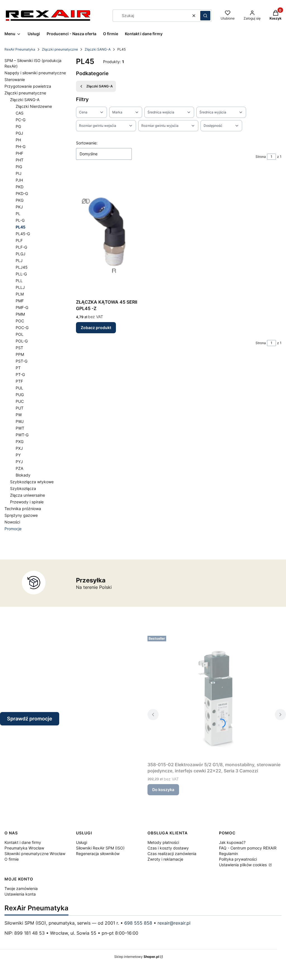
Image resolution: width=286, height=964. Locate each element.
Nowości (12, 522)
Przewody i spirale (27, 501)
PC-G (20, 119)
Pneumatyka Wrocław (24, 848)
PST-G (21, 361)
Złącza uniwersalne (27, 495)
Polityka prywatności (238, 859)
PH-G (20, 146)
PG (18, 126)
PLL (19, 280)
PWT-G (22, 434)
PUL (19, 387)
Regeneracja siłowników (98, 853)
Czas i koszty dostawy (168, 848)
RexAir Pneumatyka (19, 49)
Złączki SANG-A (98, 49)
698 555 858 (138, 923)
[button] (205, 15)
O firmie (11, 859)
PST (19, 347)
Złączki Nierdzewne (34, 106)
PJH (19, 180)
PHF (19, 153)
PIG (19, 166)
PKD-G (22, 193)
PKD (19, 186)
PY (18, 455)
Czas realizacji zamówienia (171, 853)
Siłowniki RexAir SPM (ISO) (100, 848)
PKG (19, 200)
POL (19, 334)
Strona (261, 156)
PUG (20, 394)
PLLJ (20, 287)
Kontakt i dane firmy (22, 842)
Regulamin (228, 853)
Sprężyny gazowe (21, 515)
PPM (20, 354)
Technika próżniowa (22, 508)
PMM (20, 314)
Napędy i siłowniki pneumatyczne (35, 72)
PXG (19, 441)
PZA (19, 468)
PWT (20, 428)
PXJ (19, 448)
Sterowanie (14, 79)
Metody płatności (163, 842)
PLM (20, 294)
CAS (19, 113)
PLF (19, 240)
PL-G (20, 220)
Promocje (13, 528)
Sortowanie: (86, 143)
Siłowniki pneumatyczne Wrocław (34, 853)
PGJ (19, 133)
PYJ (19, 461)
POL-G (22, 341)
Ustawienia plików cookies (243, 864)
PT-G (20, 374)
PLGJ (20, 253)
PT (18, 367)
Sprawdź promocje (29, 719)
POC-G (22, 327)
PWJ (20, 421)
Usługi (81, 842)
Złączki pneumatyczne (60, 49)
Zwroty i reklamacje (165, 859)
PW (19, 414)
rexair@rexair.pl (174, 923)
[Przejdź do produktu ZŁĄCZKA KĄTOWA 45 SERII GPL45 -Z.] (109, 234)
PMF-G (22, 307)
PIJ (19, 173)
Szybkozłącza (23, 488)
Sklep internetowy (136, 957)
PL (18, 213)
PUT (19, 408)
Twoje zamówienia (21, 888)
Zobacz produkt (96, 327)
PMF (20, 300)
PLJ (19, 260)
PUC (20, 401)
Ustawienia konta (20, 894)
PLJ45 (22, 267)
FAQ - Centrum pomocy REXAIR (248, 848)
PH (18, 139)
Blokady (23, 475)
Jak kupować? (232, 842)
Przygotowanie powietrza (27, 86)
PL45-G (23, 233)
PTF (19, 381)
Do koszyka (163, 789)
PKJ (19, 206)
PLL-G (21, 274)
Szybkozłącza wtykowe (32, 481)
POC (20, 320)
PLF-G (21, 247)
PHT (19, 160)
